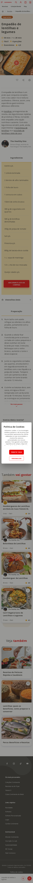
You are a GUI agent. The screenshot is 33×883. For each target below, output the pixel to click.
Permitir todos (16, 452)
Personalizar (16, 458)
